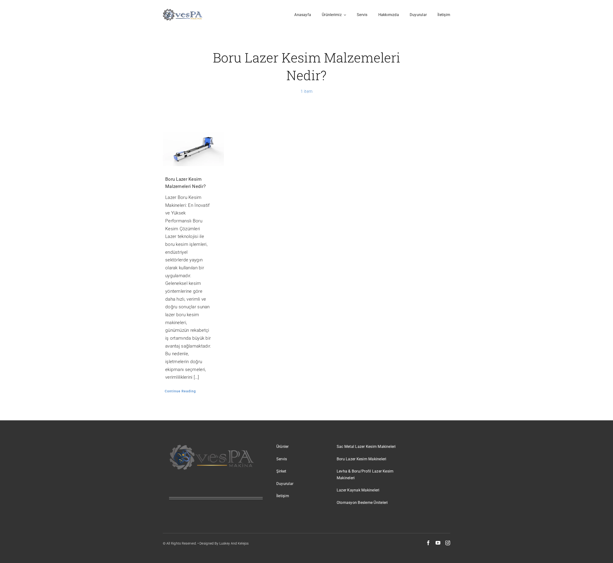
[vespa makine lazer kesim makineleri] (182, 11)
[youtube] (438, 542)
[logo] (211, 446)
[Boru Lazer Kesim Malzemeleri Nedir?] (193, 149)
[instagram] (447, 542)
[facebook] (428, 542)
